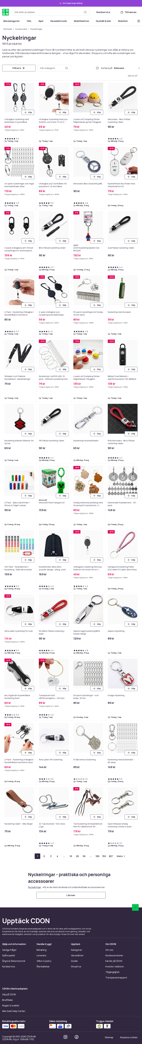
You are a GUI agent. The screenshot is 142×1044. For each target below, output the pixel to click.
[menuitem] (11, 21)
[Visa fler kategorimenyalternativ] (138, 21)
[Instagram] (65, 1036)
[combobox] (51, 12)
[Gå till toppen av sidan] (135, 907)
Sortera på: (107, 68)
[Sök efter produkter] (85, 12)
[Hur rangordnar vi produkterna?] (97, 68)
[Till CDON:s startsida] (5, 12)
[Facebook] (76, 1036)
